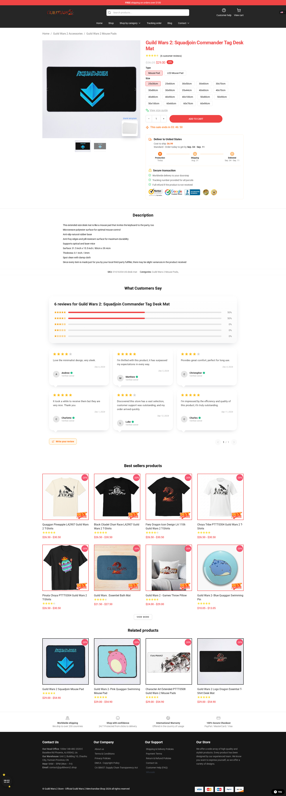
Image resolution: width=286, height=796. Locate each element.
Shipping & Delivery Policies (160, 749)
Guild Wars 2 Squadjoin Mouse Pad (63, 689)
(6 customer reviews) (171, 56)
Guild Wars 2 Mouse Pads (101, 33)
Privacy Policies (103, 758)
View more (143, 617)
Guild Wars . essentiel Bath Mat (112, 595)
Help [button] (280, 792)
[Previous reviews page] (218, 442)
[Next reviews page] (234, 442)
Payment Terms (154, 753)
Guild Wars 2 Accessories (68, 33)
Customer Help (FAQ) (157, 767)
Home (45, 33)
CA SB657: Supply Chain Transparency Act (116, 767)
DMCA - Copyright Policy (107, 763)
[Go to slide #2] (100, 146)
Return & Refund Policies (158, 758)
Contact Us (151, 763)
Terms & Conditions (105, 753)
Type (148, 67)
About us (99, 749)
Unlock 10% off (7, 781)
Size (148, 78)
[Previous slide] (47, 89)
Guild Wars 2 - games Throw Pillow (166, 595)
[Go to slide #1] (83, 146)
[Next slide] (135, 89)
